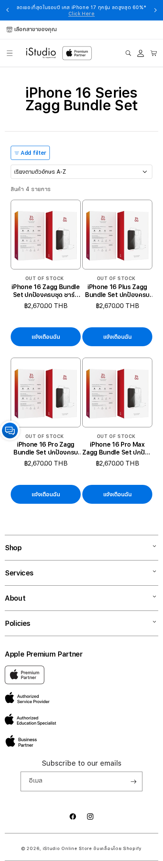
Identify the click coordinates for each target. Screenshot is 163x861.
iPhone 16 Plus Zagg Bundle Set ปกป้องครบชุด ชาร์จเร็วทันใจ (117, 291)
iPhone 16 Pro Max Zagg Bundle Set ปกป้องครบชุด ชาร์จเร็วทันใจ (117, 448)
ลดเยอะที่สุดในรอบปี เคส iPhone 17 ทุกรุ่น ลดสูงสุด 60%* (82, 11)
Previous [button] (7, 10)
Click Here (81, 14)
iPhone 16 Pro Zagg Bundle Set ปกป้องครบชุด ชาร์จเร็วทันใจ (45, 448)
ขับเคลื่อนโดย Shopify (117, 848)
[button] (9, 53)
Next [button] (155, 10)
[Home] (41, 53)
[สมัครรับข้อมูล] (133, 781)
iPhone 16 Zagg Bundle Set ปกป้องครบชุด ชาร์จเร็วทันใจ (45, 291)
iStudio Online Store (67, 848)
